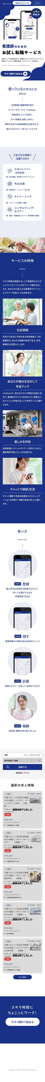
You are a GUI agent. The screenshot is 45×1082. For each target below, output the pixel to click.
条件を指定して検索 (11, 760)
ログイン (38, 3)
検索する (22, 767)
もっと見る (22, 977)
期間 (6, 755)
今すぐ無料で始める (22, 1022)
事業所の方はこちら (22, 3)
